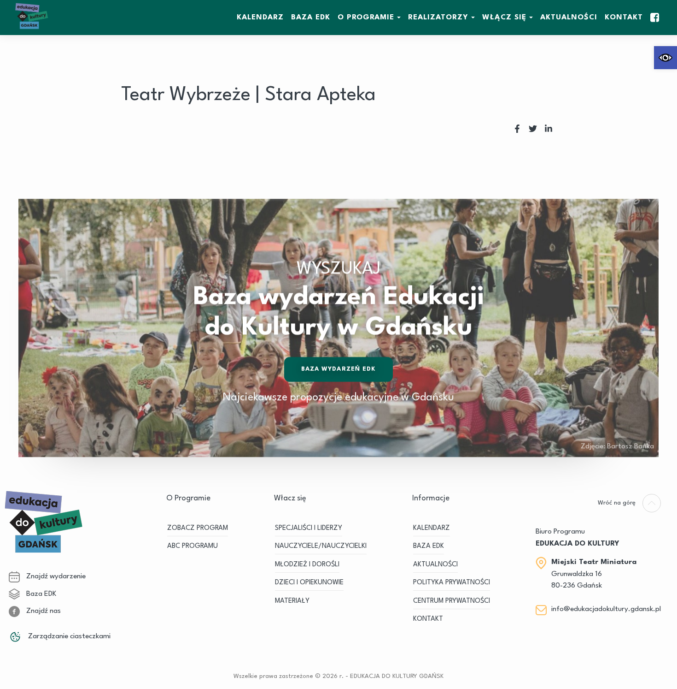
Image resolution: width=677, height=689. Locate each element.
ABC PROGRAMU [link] (192, 546)
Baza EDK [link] (40, 594)
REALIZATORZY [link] (438, 17)
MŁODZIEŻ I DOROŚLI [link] (307, 564)
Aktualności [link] (568, 17)
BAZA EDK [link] (310, 17)
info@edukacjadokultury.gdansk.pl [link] (606, 609)
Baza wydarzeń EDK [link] (338, 369)
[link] (665, 57)
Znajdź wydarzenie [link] (55, 576)
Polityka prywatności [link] (451, 582)
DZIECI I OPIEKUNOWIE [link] (309, 582)
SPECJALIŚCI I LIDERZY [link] (308, 528)
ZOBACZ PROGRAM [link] (197, 528)
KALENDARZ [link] (260, 17)
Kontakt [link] (624, 17)
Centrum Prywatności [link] (451, 601)
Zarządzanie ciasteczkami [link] (68, 636)
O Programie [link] (366, 17)
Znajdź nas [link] (42, 611)
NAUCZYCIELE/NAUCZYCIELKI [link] (321, 546)
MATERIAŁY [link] (292, 601)
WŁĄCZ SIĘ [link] (504, 17)
